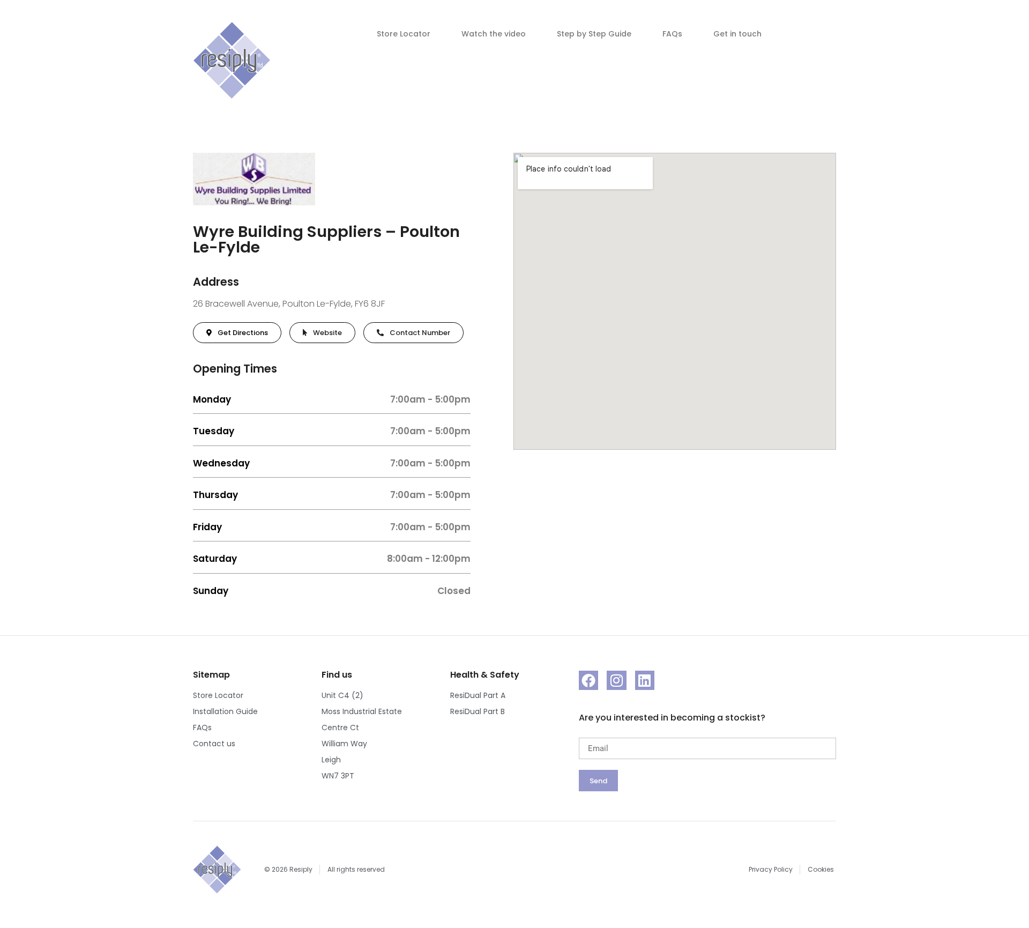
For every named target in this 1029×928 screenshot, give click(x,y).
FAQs (672, 33)
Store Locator (403, 33)
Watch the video (493, 33)
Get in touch (737, 33)
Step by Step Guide (594, 33)
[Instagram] (616, 680)
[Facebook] (588, 680)
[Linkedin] (644, 680)
